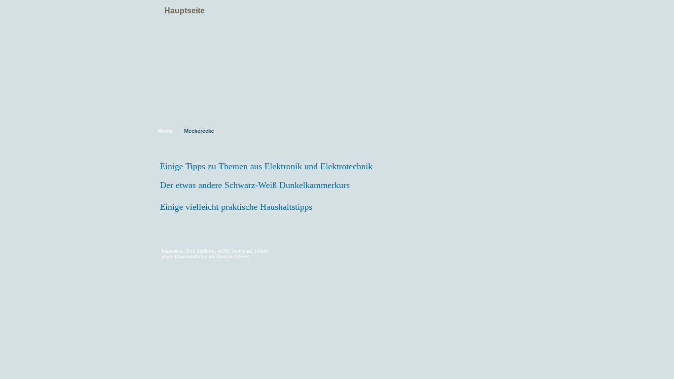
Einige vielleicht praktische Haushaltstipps (236, 207)
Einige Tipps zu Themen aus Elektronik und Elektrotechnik (266, 166)
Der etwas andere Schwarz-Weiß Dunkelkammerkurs (255, 185)
